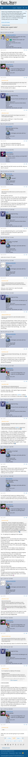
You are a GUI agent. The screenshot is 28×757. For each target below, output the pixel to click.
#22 (26, 77)
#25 (26, 164)
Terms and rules (4, 753)
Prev (10, 738)
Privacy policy (12, 753)
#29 (26, 278)
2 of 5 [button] (14, 738)
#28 (26, 254)
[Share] (24, 50)
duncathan (9, 126)
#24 (26, 141)
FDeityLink (9, 174)
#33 (26, 418)
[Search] (26, 7)
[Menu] (2, 7)
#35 (26, 493)
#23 (26, 110)
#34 (26, 464)
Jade (3, 29)
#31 (26, 349)
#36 (26, 517)
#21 (26, 50)
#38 (26, 633)
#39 (26, 665)
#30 (26, 311)
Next (18, 738)
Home (20, 753)
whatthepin (9, 152)
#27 (26, 228)
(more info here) (6, 22)
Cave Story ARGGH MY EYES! (8, 751)
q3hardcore (9, 64)
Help (17, 753)
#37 (26, 596)
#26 (26, 186)
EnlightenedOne (11, 35)
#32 (26, 381)
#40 (26, 724)
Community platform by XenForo (12, 755)
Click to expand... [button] (14, 680)
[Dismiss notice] (25, 11)
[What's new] (23, 7)
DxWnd (19, 394)
